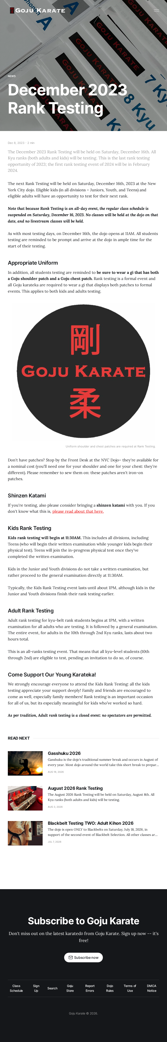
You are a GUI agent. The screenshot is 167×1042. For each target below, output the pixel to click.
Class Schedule (16, 988)
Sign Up (36, 988)
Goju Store (70, 988)
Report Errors (90, 988)
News (12, 76)
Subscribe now (86, 957)
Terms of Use (130, 988)
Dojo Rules (110, 988)
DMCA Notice (151, 988)
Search (52, 988)
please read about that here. (78, 511)
